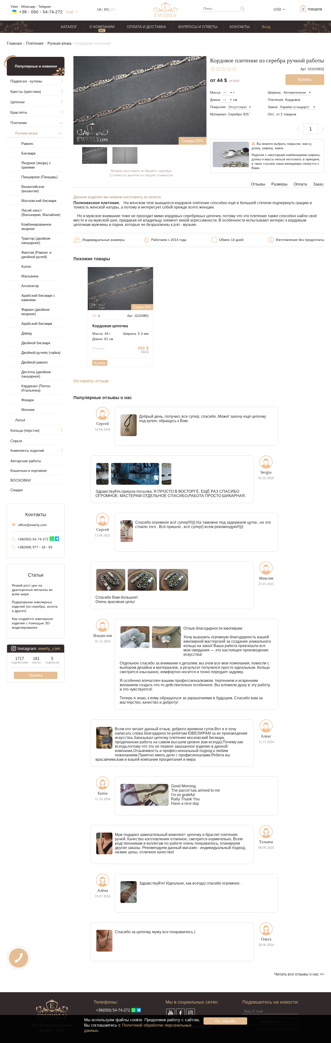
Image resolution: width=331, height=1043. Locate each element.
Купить (100, 363)
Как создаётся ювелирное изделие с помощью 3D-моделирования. (32, 623)
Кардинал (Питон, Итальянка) (36, 388)
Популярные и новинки (36, 66)
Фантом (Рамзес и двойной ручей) (36, 254)
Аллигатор (30, 286)
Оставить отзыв (91, 381)
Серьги (16, 441)
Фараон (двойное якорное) (35, 311)
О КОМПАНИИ (102, 27)
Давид (26, 333)
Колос (26, 266)
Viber (14, 6)
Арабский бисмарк (36, 323)
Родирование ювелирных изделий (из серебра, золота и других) (34, 606)
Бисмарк (28, 153)
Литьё (20, 420)
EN (106, 9)
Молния (27, 410)
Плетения (34, 43)
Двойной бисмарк (35, 343)
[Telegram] (57, 538)
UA (99, 9)
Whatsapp (28, 6)
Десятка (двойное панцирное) (36, 374)
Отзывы (258, 184)
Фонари (27, 400)
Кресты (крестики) (25, 91)
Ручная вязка (59, 43)
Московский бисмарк (38, 201)
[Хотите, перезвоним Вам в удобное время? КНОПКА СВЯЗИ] (19, 958)
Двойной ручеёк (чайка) (41, 352)
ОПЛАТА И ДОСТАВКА (146, 27)
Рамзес (27, 144)
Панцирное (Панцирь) (39, 177)
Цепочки (17, 102)
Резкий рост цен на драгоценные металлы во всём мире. (32, 589)
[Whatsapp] (52, 538)
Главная (14, 43)
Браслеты (18, 112)
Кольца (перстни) (24, 430)
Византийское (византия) (32, 189)
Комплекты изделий (27, 450)
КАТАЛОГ (69, 27)
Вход (266, 27)
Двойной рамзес (34, 362)
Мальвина (29, 276)
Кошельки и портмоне (28, 471)
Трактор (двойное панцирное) (35, 240)
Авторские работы (25, 461)
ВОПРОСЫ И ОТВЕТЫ (197, 27)
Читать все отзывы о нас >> (299, 974)
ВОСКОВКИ (20, 480)
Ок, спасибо (225, 1021)
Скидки (16, 490)
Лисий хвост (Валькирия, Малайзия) (40, 212)
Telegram (44, 6)
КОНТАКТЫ (240, 27)
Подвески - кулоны (26, 81)
